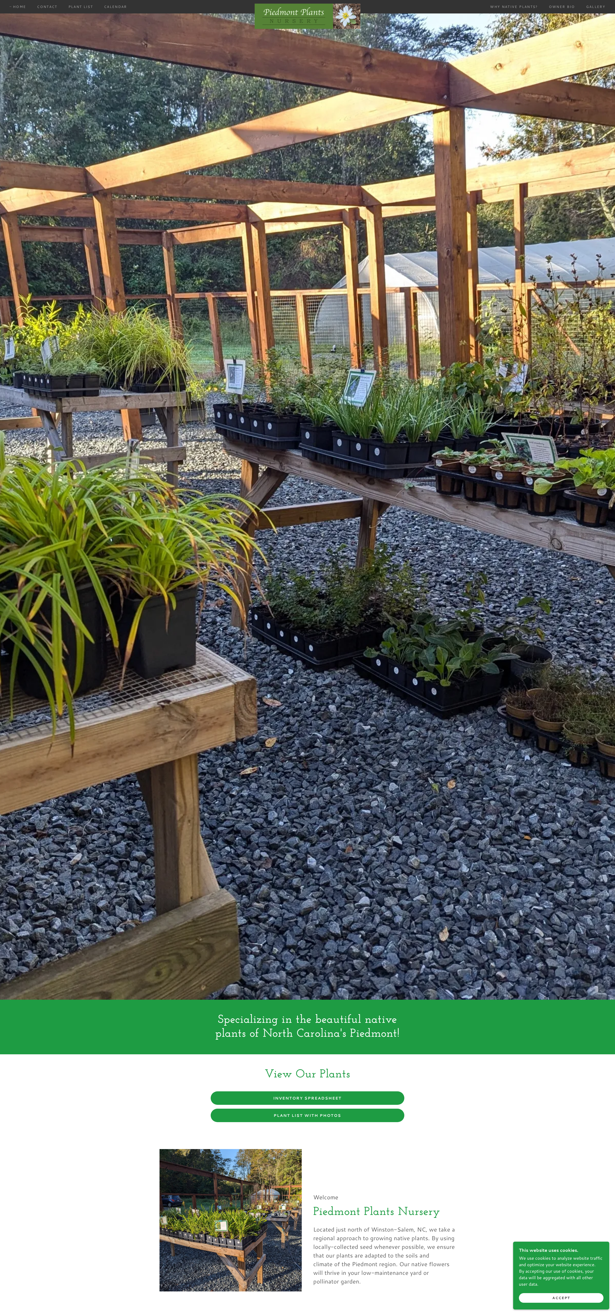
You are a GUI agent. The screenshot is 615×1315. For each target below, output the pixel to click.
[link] (307, 6)
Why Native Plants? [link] (514, 6)
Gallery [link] (595, 6)
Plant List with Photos (307, 1115)
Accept (561, 1297)
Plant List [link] (80, 6)
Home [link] (19, 6)
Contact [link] (47, 6)
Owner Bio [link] (562, 6)
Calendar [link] (115, 6)
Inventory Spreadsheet (307, 1098)
